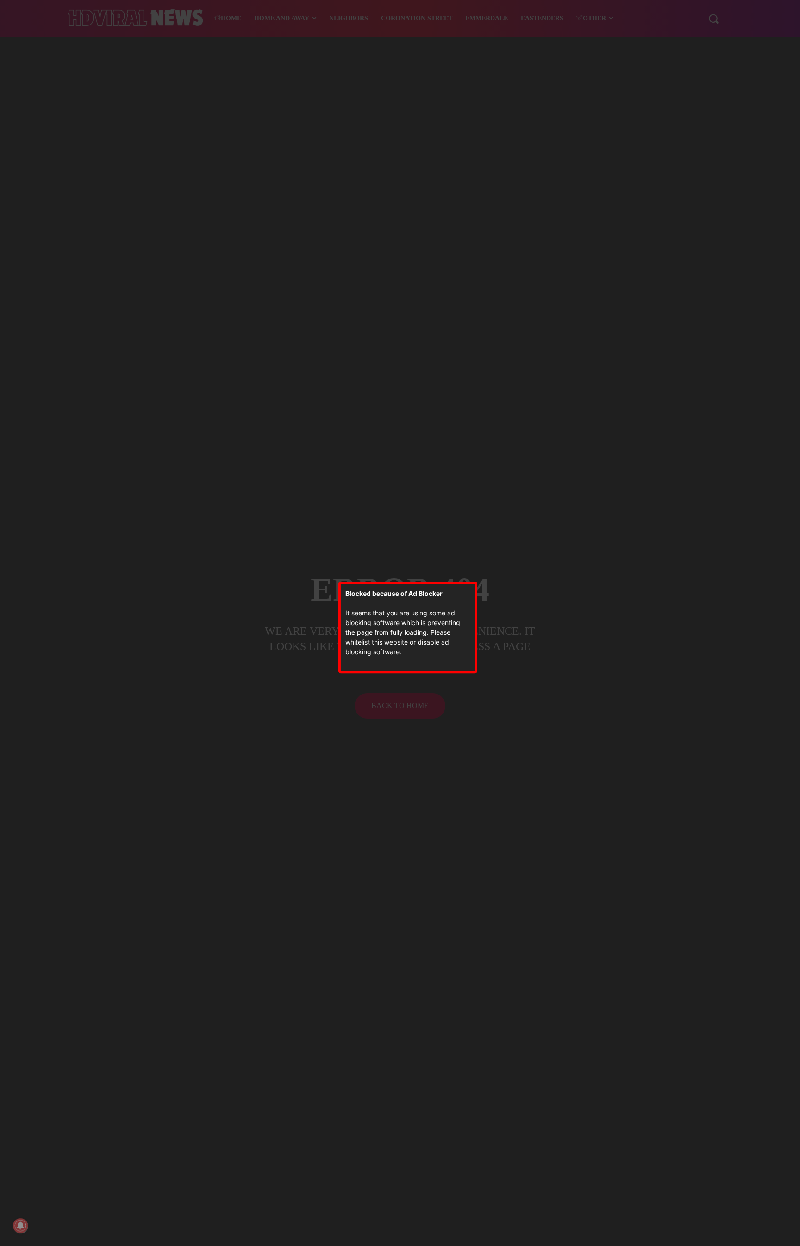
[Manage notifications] (20, 1225)
